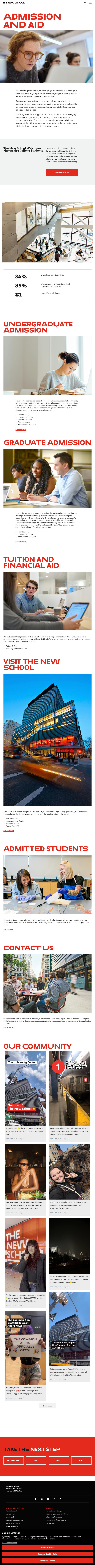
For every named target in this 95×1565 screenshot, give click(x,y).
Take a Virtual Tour (13, 826)
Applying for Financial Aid (16, 649)
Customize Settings (47, 1547)
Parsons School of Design (54, 1511)
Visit (36, 1461)
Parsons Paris (50, 1523)
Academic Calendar (12, 1526)
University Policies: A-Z (13, 1523)
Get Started (8, 930)
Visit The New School (31, 664)
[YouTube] (47, 1499)
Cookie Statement (9, 1543)
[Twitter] (41, 1499)
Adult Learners (24, 422)
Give (81, 1461)
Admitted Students (45, 849)
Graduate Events (12, 824)
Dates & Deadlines (25, 417)
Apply (59, 1461)
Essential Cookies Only (47, 1554)
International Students (27, 425)
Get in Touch (8, 1027)
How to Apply (23, 415)
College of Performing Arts (54, 1517)
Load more (47, 1406)
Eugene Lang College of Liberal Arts (57, 1514)
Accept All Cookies (47, 1561)
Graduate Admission (47, 442)
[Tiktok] (60, 1499)
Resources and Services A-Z (14, 1520)
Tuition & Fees (11, 646)
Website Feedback (11, 1511)
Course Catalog (10, 1517)
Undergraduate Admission (38, 327)
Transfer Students (25, 420)
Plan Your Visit (11, 819)
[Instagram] (54, 1499)
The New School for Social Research (57, 1520)
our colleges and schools (46, 101)
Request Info (14, 1461)
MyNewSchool (10, 1514)
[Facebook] (35, 1499)
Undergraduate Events (15, 821)
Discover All (21, 429)
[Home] (14, 3)
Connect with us (62, 172)
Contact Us (28, 948)
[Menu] (90, 3)
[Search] (85, 3)
